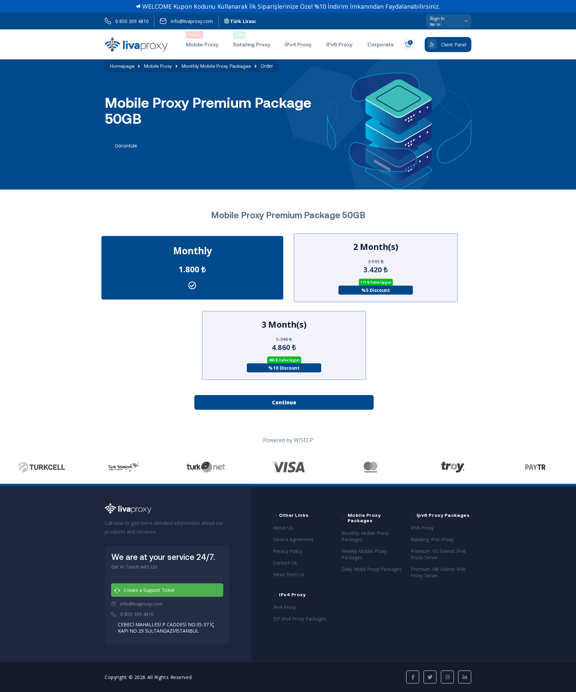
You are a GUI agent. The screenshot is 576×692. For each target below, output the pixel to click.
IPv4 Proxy (284, 607)
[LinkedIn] (464, 677)
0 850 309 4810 (132, 21)
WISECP (303, 440)
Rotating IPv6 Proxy (432, 539)
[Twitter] (430, 677)
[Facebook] (412, 677)
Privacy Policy (287, 551)
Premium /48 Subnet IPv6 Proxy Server (438, 572)
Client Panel (453, 44)
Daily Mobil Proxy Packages (371, 569)
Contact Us (285, 563)
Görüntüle (126, 145)
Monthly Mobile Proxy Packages (216, 66)
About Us (283, 528)
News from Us (288, 574)
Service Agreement (293, 539)
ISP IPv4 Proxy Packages (299, 619)
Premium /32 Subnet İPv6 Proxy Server (438, 554)
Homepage (122, 66)
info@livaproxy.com (192, 21)
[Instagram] (447, 677)
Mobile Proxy (158, 66)
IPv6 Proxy (422, 528)
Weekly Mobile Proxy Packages (364, 554)
